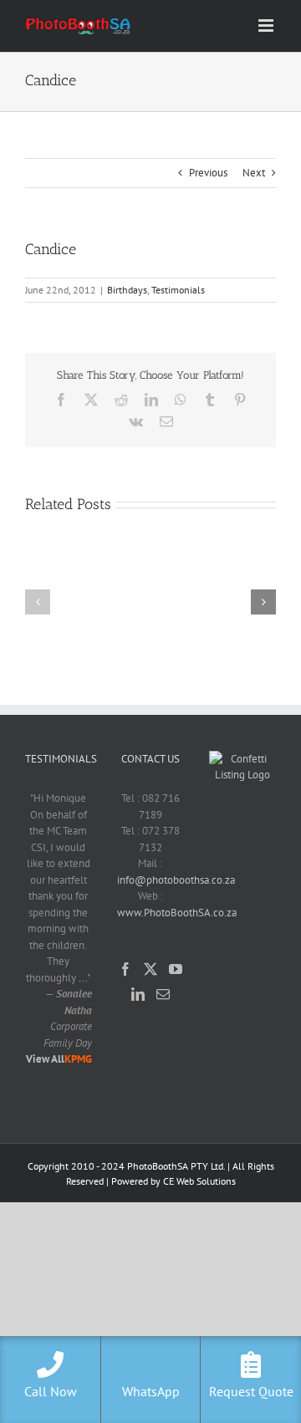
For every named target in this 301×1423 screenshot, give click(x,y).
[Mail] (163, 994)
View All (45, 1059)
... (81, 978)
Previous (208, 173)
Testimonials (178, 289)
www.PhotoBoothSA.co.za (177, 912)
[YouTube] (175, 969)
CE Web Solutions (199, 1181)
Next (253, 173)
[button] (37, 602)
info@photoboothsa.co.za (176, 880)
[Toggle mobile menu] (267, 25)
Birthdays (127, 289)
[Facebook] (125, 969)
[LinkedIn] (138, 994)
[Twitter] (150, 969)
